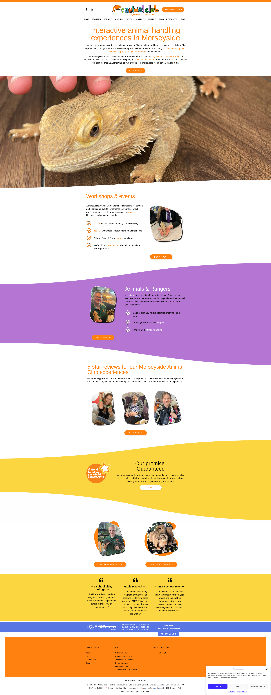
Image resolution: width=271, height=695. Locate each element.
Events (129, 19)
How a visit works (121, 663)
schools (166, 48)
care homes (140, 51)
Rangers (160, 322)
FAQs (161, 19)
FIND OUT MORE (167, 634)
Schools (108, 19)
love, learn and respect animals (165, 56)
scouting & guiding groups (121, 51)
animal (131, 212)
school (97, 223)
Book (183, 19)
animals (131, 295)
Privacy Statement (242, 692)
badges (120, 238)
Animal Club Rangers (145, 59)
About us (89, 653)
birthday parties (178, 48)
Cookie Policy (232, 692)
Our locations (91, 660)
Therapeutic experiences (124, 660)
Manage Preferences (258, 686)
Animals (140, 19)
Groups (119, 19)
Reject (238, 686)
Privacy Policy (130, 680)
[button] (267, 669)
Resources (171, 19)
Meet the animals (121, 666)
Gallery (152, 19)
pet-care (98, 231)
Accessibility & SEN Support (126, 670)
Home (86, 19)
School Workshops (122, 653)
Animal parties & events (124, 656)
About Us (96, 19)
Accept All (217, 686)
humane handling (154, 330)
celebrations (112, 245)
